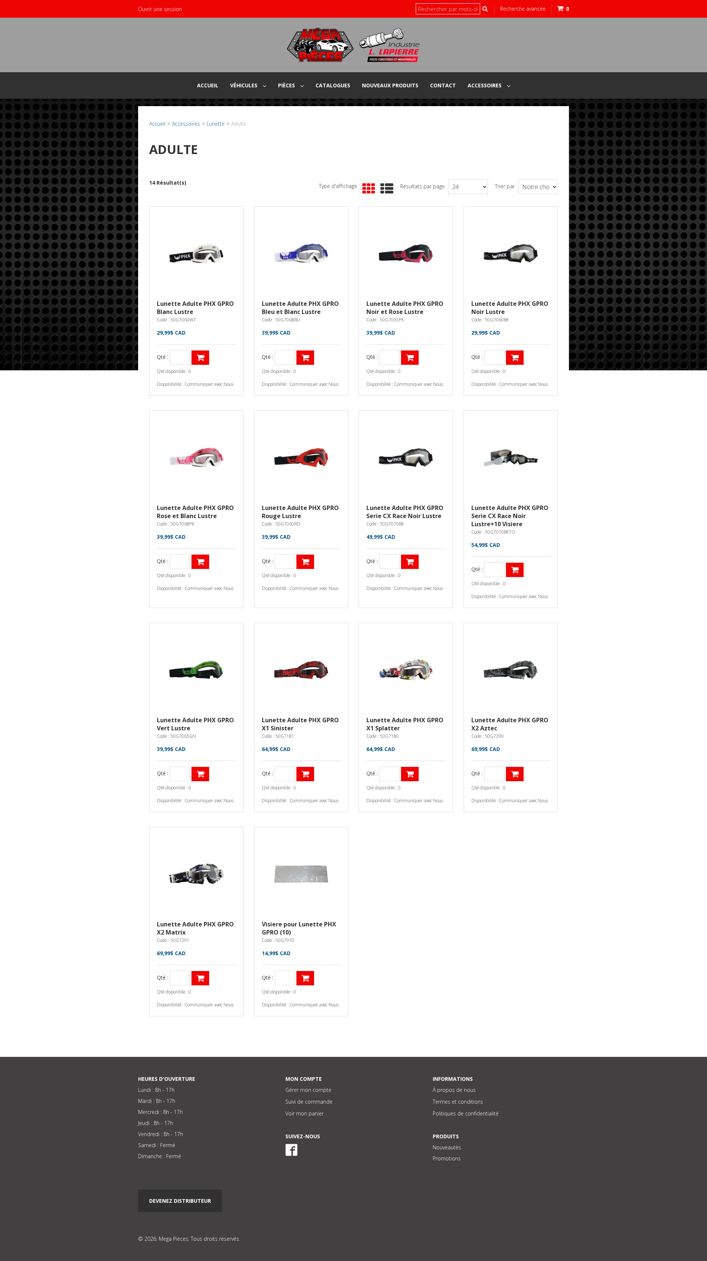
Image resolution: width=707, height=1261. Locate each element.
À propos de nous (454, 1089)
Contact (443, 85)
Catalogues (333, 85)
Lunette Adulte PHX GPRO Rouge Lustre (300, 512)
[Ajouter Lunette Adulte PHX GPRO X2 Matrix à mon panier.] (200, 978)
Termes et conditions (458, 1101)
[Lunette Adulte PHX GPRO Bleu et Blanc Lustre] (301, 253)
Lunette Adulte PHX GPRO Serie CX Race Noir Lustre (404, 512)
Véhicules (244, 85)
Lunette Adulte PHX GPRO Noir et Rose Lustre (404, 308)
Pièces (287, 85)
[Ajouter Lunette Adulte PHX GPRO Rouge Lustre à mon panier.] (305, 562)
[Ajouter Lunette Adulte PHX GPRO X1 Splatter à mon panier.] (410, 774)
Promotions (447, 1158)
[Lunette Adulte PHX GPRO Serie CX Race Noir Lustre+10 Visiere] (510, 457)
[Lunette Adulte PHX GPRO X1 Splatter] (405, 669)
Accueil (207, 85)
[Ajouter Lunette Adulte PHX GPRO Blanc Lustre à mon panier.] (200, 357)
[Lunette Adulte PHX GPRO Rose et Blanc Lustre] (196, 457)
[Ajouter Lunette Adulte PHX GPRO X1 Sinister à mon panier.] (305, 774)
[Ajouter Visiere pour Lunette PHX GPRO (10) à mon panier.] (305, 978)
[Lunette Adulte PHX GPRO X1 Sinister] (301, 669)
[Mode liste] (385, 188)
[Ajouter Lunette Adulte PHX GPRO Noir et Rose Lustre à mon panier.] (410, 357)
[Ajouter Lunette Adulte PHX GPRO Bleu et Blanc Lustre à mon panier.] (305, 357)
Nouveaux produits (390, 85)
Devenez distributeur (180, 1200)
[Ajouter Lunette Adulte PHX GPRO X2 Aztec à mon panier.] (515, 774)
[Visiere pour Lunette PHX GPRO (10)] (301, 874)
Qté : (162, 357)
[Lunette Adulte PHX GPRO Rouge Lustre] (301, 457)
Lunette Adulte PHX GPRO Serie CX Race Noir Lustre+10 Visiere (509, 516)
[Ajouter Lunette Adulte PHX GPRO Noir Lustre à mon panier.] (515, 357)
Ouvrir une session (160, 9)
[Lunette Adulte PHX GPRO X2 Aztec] (510, 669)
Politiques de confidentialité (466, 1113)
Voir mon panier (304, 1113)
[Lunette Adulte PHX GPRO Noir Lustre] (510, 253)
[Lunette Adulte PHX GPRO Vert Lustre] (196, 669)
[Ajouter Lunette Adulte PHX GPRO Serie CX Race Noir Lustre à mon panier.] (410, 562)
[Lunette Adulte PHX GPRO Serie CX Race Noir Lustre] (405, 457)
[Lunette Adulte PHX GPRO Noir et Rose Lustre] (405, 253)
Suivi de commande (309, 1101)
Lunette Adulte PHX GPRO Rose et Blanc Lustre (195, 512)
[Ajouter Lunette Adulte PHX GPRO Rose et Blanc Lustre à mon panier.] (200, 562)
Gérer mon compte (308, 1089)
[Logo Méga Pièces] (353, 45)
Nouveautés (447, 1147)
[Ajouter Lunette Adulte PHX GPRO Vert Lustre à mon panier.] (200, 774)
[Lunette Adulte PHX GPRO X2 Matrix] (196, 874)
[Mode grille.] (367, 188)
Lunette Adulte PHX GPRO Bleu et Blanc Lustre (300, 308)
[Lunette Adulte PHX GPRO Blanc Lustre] (196, 253)
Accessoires (485, 85)
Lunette (216, 123)
